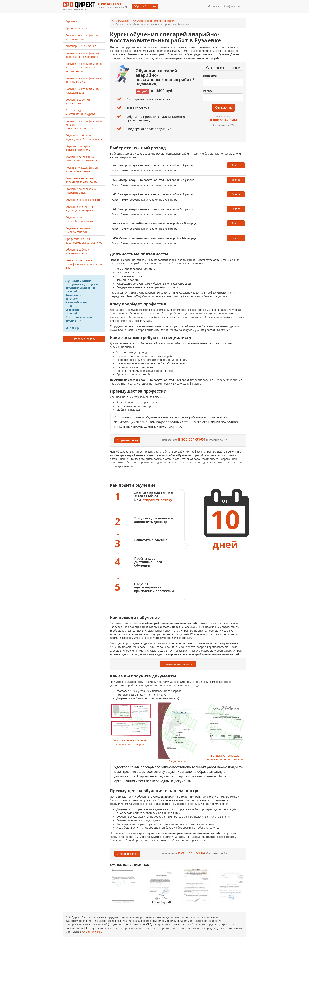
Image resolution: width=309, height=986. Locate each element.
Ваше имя (210, 76)
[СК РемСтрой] (160, 887)
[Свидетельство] (178, 730)
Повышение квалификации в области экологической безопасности (83, 67)
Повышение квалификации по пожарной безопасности (82, 54)
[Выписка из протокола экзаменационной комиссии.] (225, 728)
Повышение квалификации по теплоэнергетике (82, 169)
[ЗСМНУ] (195, 887)
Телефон (208, 90)
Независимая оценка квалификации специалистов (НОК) (83, 264)
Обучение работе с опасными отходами (78, 251)
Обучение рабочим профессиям (153, 20)
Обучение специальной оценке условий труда (80, 208)
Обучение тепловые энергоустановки (78, 230)
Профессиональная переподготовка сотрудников (83, 240)
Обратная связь (92, 931)
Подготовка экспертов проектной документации (81, 180)
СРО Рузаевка (120, 20)
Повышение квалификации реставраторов (82, 37)
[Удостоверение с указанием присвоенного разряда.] (131, 720)
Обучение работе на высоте (83, 200)
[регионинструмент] (125, 885)
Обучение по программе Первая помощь (81, 190)
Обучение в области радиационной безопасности (83, 137)
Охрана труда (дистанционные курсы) (80, 112)
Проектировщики (76, 28)
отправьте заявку (157, 500)
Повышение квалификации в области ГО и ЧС (83, 80)
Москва (213, 6)
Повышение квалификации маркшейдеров (82, 90)
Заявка (236, 165)
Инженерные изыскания (80, 46)
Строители (72, 21)
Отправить (223, 107)
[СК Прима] (231, 887)
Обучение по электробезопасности (79, 219)
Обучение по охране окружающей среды (78, 148)
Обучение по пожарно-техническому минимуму (81, 158)
